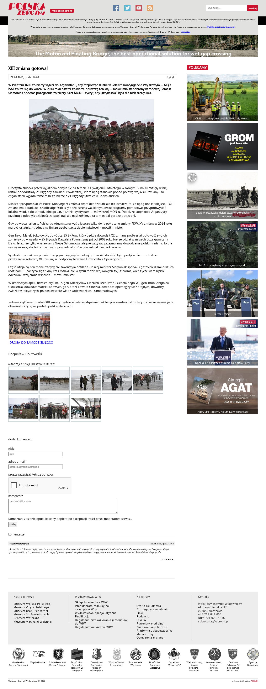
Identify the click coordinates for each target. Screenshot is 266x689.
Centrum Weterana (26, 618)
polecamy (198, 67)
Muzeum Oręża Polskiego (31, 607)
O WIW (141, 620)
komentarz (16, 496)
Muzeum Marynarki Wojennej (33, 621)
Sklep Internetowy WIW (91, 602)
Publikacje (82, 616)
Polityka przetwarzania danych (221, 27)
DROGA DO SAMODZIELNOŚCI (31, 342)
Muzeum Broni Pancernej (31, 610)
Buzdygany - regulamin (153, 609)
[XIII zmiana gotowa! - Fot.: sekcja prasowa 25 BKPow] (23, 380)
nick (12, 448)
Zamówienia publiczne (152, 627)
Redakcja (143, 616)
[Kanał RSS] (150, 8)
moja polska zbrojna (62, 10)
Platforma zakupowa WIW (154, 630)
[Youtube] (138, 8)
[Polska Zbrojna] (58, 14)
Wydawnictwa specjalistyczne (96, 613)
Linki (140, 613)
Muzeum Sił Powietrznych (31, 614)
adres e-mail (18, 461)
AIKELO (254, 681)
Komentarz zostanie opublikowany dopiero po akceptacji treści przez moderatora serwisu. (70, 519)
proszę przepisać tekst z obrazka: (32, 474)
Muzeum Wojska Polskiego (32, 603)
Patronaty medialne (150, 623)
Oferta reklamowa (149, 605)
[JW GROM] (223, 146)
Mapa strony (145, 634)
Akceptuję (185, 32)
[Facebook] (116, 8)
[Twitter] (127, 8)
